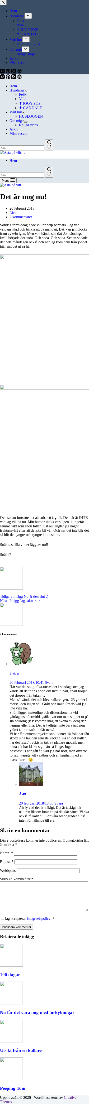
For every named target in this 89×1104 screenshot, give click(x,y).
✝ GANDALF (30, 108)
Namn (6, 853)
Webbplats (8, 870)
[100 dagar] (11, 965)
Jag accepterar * (29, 918)
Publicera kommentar (16, 927)
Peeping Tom (12, 1088)
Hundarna (16, 90)
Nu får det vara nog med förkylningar (37, 1012)
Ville (22, 99)
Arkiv (13, 129)
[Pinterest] (8, 78)
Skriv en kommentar (16, 879)
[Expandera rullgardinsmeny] (28, 91)
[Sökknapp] (49, 145)
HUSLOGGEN (31, 116)
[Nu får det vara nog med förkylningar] (11, 1003)
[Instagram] (3, 78)
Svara (49, 682)
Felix (23, 94)
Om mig (15, 121)
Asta (22, 794)
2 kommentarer (20, 217)
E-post (7, 862)
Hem (13, 86)
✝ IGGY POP (30, 103)
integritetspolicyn (39, 918)
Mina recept (18, 133)
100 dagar (10, 974)
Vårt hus (15, 112)
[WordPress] (19, 78)
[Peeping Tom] (11, 1079)
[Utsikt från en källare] (11, 1041)
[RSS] (14, 78)
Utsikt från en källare (21, 1050)
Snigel (14, 673)
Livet (13, 213)
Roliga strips (28, 125)
